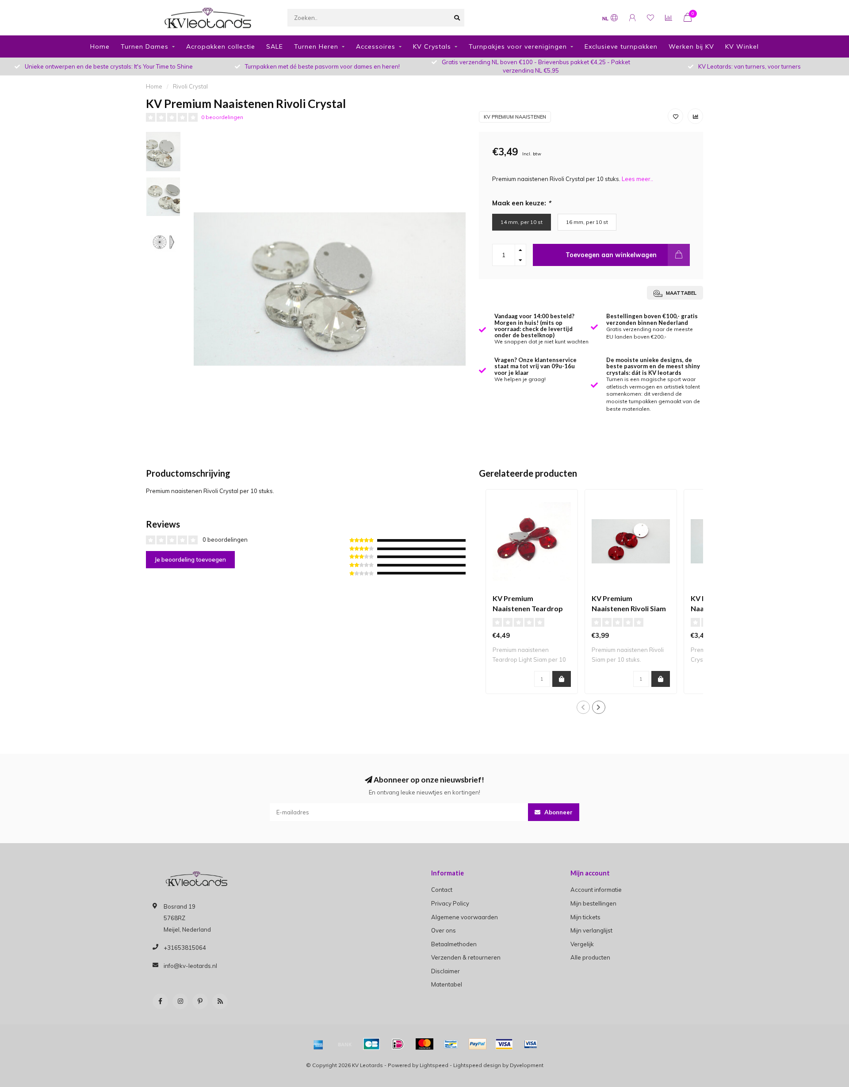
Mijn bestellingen (593, 903)
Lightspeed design (477, 1065)
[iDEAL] (398, 1044)
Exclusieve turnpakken (621, 46)
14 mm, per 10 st (522, 222)
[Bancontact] (451, 1044)
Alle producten (590, 957)
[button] (583, 707)
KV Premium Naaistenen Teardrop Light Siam (528, 608)
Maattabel (680, 293)
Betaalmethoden (454, 944)
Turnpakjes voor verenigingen (518, 46)
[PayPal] (478, 1044)
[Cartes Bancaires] (371, 1044)
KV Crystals (432, 46)
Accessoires (375, 46)
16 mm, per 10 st (587, 222)
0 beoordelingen (222, 117)
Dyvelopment (526, 1065)
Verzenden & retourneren (466, 957)
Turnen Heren (316, 46)
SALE (274, 46)
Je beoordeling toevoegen (190, 559)
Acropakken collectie (220, 46)
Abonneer (558, 812)
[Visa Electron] (531, 1044)
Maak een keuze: (521, 203)
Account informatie (596, 889)
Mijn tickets (585, 917)
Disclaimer (445, 971)
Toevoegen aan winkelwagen (611, 255)
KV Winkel (742, 46)
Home (100, 46)
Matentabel (446, 984)
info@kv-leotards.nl (190, 965)
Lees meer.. (637, 178)
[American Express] (318, 1044)
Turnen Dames (144, 46)
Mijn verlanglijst (591, 930)
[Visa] (504, 1044)
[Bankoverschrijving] (345, 1044)
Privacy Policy (450, 903)
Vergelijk (582, 944)
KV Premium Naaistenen (515, 117)
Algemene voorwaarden (464, 917)
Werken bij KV (691, 46)
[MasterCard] (424, 1044)
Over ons (443, 930)
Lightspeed (434, 1065)
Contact (441, 889)
